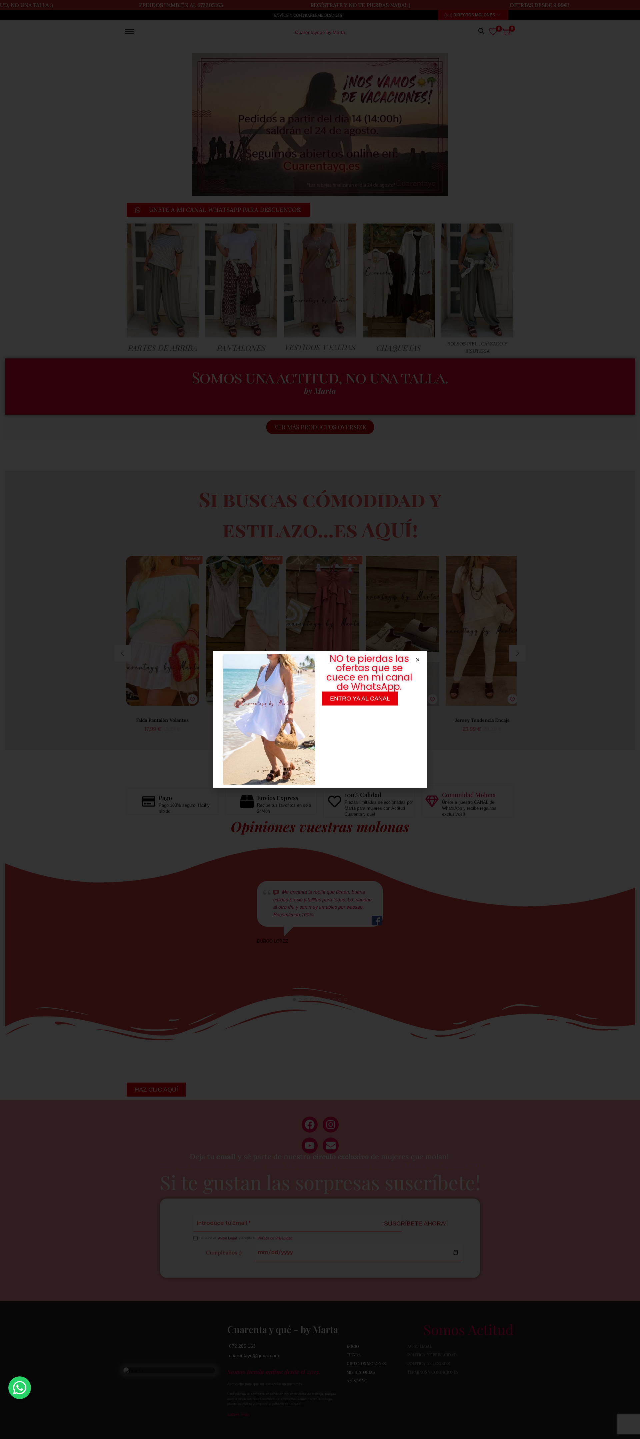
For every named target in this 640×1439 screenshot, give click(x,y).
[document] (320, 719)
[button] (417, 660)
